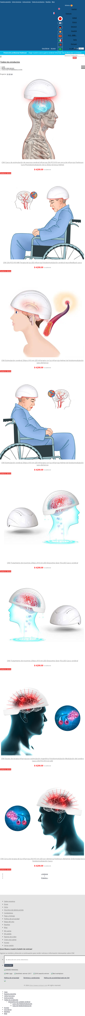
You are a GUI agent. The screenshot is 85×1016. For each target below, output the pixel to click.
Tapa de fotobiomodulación (22, 1006)
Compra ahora (5, 173)
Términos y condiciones (31, 978)
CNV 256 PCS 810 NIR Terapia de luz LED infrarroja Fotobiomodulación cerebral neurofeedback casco (42, 262)
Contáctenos (8, 913)
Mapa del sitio (9, 922)
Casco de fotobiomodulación (22, 1004)
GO (74, 58)
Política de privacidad (11, 919)
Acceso (53, 48)
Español (74, 31)
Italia (75, 40)
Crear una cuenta (10, 940)
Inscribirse (45, 48)
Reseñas (48, 2)
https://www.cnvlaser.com (38, 985)
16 (7, 74)
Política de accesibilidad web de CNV (56, 978)
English (74, 9)
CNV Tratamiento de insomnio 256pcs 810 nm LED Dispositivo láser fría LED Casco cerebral (42, 563)
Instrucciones (26, 2)
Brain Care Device (8, 68)
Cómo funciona (16, 2)
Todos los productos (38, 2)
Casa (3, 67)
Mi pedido (7, 934)
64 (12, 74)
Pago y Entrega (9, 916)
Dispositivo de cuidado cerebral (19, 1002)
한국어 (74, 22)
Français (69, 14)
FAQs (6, 907)
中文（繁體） (72, 35)
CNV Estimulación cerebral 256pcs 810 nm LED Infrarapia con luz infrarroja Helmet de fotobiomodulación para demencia (42, 361)
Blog (53, 2)
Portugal (74, 44)
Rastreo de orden (10, 937)
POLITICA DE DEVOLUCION (13, 910)
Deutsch (74, 27)
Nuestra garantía (5, 2)
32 (9, 74)
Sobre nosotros (9, 901)
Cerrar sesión (9, 945)
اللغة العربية (73, 48)
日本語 (74, 18)
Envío (6, 904)
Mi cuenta (7, 931)
